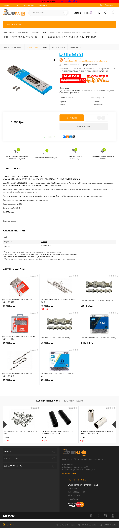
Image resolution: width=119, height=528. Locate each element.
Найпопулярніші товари (48, 401)
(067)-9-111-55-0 (82, 13)
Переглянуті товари (73, 401)
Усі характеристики (98, 98)
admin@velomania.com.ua (86, 485)
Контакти (10, 525)
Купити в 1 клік (83, 126)
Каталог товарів (13, 24)
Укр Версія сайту (69, 1)
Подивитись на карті (70, 473)
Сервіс (16, 5)
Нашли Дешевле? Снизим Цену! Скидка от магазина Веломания (86, 61)
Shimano (96, 102)
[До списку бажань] (54, 55)
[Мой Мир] (70, 136)
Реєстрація (109, 5)
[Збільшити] (29, 79)
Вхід (101, 5)
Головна (6, 5)
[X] (74, 136)
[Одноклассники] (67, 136)
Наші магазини (29, 5)
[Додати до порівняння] (54, 60)
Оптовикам (43, 5)
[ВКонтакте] (64, 136)
